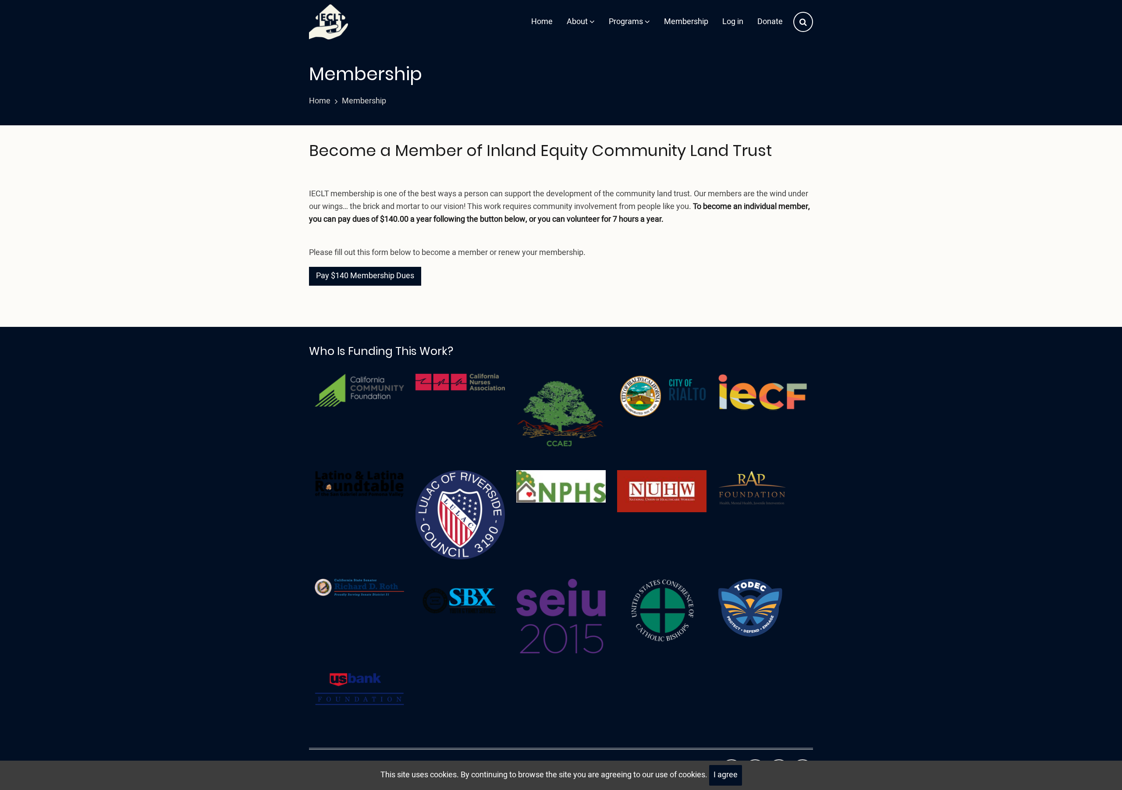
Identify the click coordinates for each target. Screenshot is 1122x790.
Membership (686, 22)
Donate (770, 22)
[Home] (328, 21)
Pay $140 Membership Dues (365, 276)
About (578, 22)
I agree (726, 775)
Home (542, 22)
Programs (627, 22)
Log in (732, 22)
